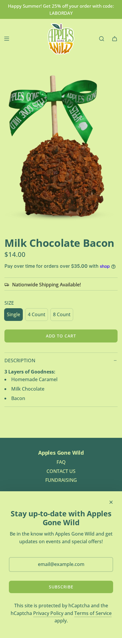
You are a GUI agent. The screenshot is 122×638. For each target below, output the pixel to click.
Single (13, 314)
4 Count (36, 314)
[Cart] (114, 38)
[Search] (101, 38)
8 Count (61, 314)
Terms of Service (93, 613)
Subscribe (61, 587)
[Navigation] (6, 38)
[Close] (111, 502)
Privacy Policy (48, 613)
